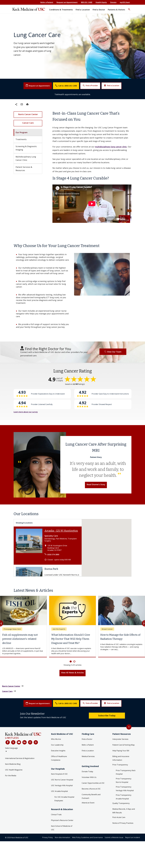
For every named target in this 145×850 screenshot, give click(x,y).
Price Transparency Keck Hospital (125, 772)
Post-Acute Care (118, 817)
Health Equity (101, 2)
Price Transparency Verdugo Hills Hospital (125, 789)
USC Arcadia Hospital (59, 791)
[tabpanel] (91, 167)
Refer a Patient (46, 2)
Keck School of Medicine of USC (61, 828)
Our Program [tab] (21, 132)
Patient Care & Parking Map (123, 745)
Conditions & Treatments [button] (61, 9)
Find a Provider (90, 85)
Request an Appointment (67, 2)
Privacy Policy (47, 837)
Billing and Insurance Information (120, 758)
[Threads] (35, 742)
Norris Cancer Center (28, 114)
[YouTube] (18, 742)
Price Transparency (120, 765)
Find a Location (111, 85)
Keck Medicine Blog (12, 764)
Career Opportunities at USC (93, 783)
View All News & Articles (72, 672)
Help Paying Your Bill (120, 750)
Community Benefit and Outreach (91, 796)
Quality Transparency (121, 803)
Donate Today (87, 771)
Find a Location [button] (83, 9)
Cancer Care (28, 123)
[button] (129, 8)
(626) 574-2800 (53, 554)
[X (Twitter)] (13, 742)
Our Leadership (57, 745)
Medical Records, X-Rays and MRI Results (123, 811)
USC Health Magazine (13, 770)
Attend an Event (88, 803)
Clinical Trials (56, 814)
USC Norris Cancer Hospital (62, 780)
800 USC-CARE (86, 2)
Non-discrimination (62, 837)
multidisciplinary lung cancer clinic (111, 146)
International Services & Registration (19, 758)
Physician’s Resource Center (62, 820)
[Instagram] (30, 742)
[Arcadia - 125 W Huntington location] (29, 546)
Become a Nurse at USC (91, 789)
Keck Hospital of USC (59, 774)
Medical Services (88, 756)
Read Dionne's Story (96, 484)
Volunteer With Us (89, 777)
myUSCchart (125, 2)
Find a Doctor (87, 739)
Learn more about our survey (26, 412)
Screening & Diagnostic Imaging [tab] (26, 148)
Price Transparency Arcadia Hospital (123, 797)
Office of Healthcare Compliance (59, 758)
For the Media (10, 775)
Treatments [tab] (21, 139)
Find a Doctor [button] (99, 9)
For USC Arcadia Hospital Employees (64, 799)
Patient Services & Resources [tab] (24, 169)
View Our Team (114, 351)
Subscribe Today (106, 715)
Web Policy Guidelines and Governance (87, 837)
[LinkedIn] (24, 742)
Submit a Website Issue (114, 837)
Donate (113, 2)
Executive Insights (58, 750)
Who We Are (56, 739)
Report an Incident (132, 837)
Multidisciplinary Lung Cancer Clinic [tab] (26, 158)
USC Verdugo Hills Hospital (62, 785)
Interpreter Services (120, 739)
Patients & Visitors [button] (116, 9)
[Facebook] (7, 742)
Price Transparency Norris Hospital (123, 780)
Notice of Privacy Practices (122, 823)
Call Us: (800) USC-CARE (66, 85)
